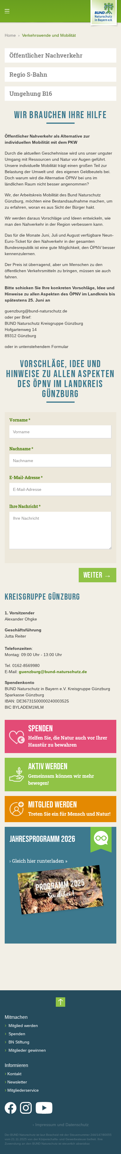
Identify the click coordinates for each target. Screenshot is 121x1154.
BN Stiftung (18, 1042)
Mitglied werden (22, 1025)
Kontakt (14, 1073)
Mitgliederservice (23, 1090)
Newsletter (17, 1082)
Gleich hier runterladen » (38, 861)
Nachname (21, 448)
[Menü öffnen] (7, 11)
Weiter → (97, 575)
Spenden (16, 1033)
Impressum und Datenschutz (61, 1124)
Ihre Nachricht (25, 506)
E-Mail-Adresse (26, 477)
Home (10, 35)
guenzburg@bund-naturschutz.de (53, 671)
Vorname (19, 420)
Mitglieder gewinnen (26, 1050)
